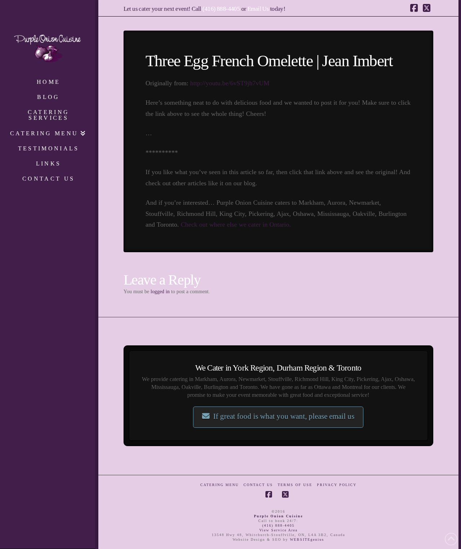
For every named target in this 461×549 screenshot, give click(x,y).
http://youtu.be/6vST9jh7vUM (229, 83)
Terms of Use (295, 485)
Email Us (258, 8)
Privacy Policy (337, 485)
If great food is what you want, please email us (283, 416)
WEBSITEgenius (307, 539)
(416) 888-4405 (221, 8)
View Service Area (278, 530)
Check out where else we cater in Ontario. (236, 224)
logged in (160, 291)
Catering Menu (219, 485)
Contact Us (258, 485)
